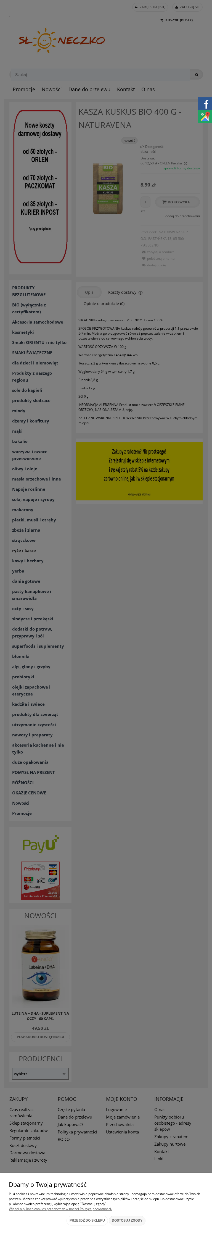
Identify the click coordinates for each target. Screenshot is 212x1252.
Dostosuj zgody (127, 1220)
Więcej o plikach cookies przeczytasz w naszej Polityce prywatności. (60, 1208)
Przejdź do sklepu (87, 1220)
